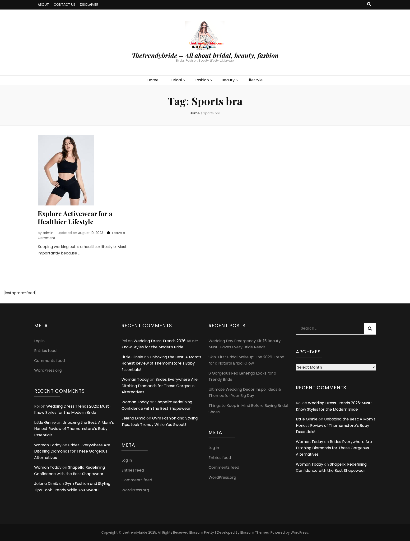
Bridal (176, 80)
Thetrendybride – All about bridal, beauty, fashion (205, 55)
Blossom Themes (254, 532)
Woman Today (47, 445)
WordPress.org (48, 370)
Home (152, 80)
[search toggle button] (369, 4)
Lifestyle (255, 80)
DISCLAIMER (89, 4)
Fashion (202, 80)
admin (48, 232)
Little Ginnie (45, 422)
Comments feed (49, 360)
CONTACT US (64, 4)
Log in (39, 341)
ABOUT (43, 4)
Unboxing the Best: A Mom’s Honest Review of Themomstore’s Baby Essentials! (74, 429)
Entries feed (45, 350)
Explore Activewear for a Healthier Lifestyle (75, 217)
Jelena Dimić (46, 483)
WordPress (299, 532)
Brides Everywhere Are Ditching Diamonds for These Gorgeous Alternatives (72, 451)
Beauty (228, 80)
